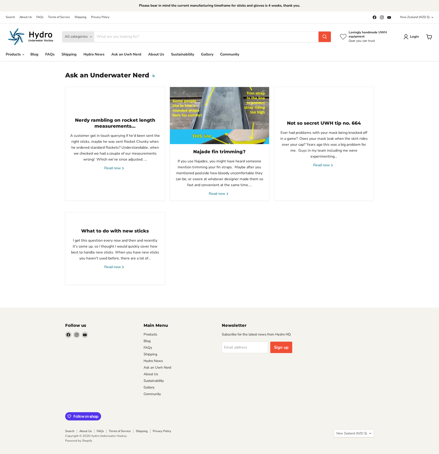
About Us (25, 17)
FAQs (39, 17)
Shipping (80, 17)
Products (14, 54)
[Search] (325, 37)
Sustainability (182, 54)
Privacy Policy (100, 17)
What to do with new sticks (115, 231)
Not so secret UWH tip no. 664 (324, 123)
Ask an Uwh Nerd (126, 54)
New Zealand (415, 17)
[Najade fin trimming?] (219, 115)
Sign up (281, 347)
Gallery (207, 54)
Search (10, 17)
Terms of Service (59, 17)
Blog (34, 54)
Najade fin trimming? (219, 151)
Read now (113, 168)
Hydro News (93, 54)
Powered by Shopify (78, 441)
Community (229, 54)
